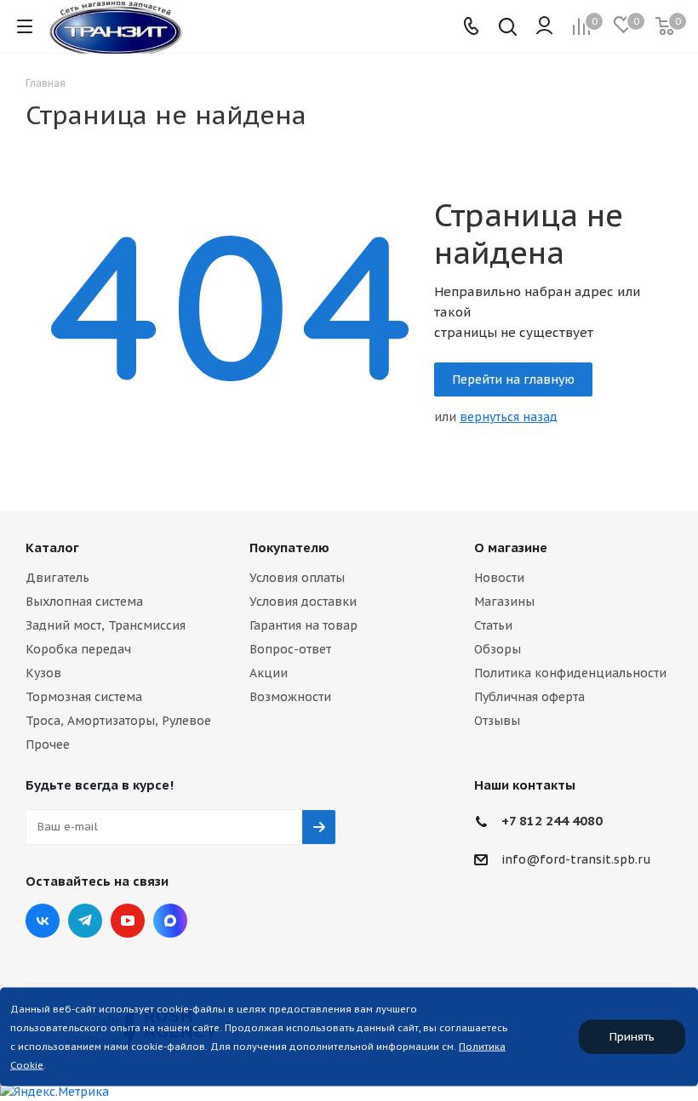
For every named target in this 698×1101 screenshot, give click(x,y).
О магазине (510, 547)
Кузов (43, 673)
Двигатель (57, 577)
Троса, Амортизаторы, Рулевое (118, 720)
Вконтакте (43, 921)
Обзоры (497, 649)
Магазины (504, 601)
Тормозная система (84, 697)
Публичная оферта (529, 697)
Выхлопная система (84, 601)
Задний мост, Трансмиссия (106, 625)
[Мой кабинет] (544, 26)
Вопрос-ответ (290, 649)
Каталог (52, 547)
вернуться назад (509, 417)
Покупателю (289, 547)
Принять (632, 1037)
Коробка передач (78, 649)
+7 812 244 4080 (552, 821)
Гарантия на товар (303, 625)
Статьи (493, 625)
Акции (268, 673)
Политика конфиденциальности (570, 673)
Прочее (48, 744)
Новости (499, 577)
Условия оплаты (297, 577)
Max (170, 921)
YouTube (128, 921)
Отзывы (497, 720)
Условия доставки (303, 601)
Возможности (290, 697)
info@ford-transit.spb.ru (576, 859)
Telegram (85, 921)
